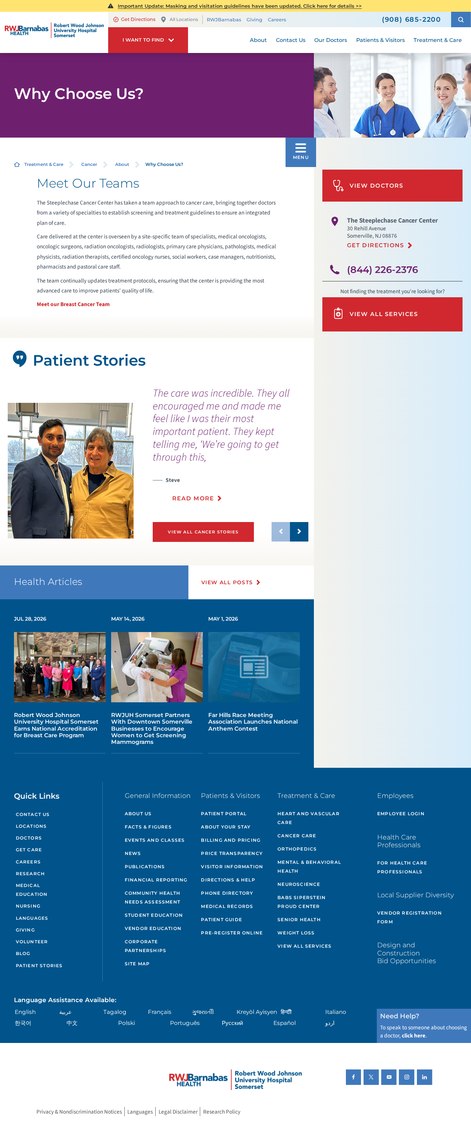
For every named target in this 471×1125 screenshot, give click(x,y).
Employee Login (401, 813)
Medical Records (227, 906)
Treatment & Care (43, 164)
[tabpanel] (70, 471)
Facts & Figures (148, 827)
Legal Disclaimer (178, 1112)
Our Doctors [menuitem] (330, 40)
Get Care (29, 849)
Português (185, 1022)
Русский (232, 1022)
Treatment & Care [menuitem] (438, 40)
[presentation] (230, 449)
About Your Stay (226, 827)
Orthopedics (297, 849)
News (133, 853)
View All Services (384, 313)
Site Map (137, 963)
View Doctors (376, 185)
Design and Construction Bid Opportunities (406, 953)
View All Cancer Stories (203, 532)
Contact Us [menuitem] (290, 40)
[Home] (54, 32)
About (122, 164)
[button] (461, 19)
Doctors (29, 838)
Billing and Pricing (231, 840)
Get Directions (138, 19)
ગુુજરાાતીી (203, 1011)
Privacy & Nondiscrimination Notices (79, 1112)
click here (413, 1036)
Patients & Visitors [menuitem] (380, 40)
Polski (126, 1022)
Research (30, 873)
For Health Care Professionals (402, 867)
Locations (31, 826)
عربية (65, 1011)
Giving (254, 19)
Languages (32, 918)
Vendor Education (153, 928)
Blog (23, 953)
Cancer (89, 164)
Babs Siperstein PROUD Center (301, 902)
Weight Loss (296, 933)
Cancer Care (296, 835)
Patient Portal (224, 813)
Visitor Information (232, 866)
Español (284, 1022)
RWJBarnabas (224, 19)
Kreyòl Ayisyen (257, 1011)
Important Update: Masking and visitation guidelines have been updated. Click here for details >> (240, 6)
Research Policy (221, 1112)
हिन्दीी (286, 1011)
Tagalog (115, 1011)
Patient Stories (39, 965)
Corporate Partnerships (145, 946)
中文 (72, 1022)
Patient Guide (221, 919)
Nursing (28, 906)
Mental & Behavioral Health (309, 866)
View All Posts (227, 582)
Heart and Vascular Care (308, 818)
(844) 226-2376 (382, 269)
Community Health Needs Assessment (152, 897)
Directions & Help (228, 880)
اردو (329, 1022)
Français (159, 1011)
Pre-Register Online (232, 933)
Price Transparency (232, 853)
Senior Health (299, 919)
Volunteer (32, 941)
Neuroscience (298, 884)
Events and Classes (155, 840)
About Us (138, 813)
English (25, 1011)
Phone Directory (227, 893)
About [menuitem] (258, 40)
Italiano (335, 1011)
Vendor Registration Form (409, 917)
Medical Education (32, 890)
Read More (193, 498)
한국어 (23, 1022)
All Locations (184, 19)
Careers (277, 19)
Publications (145, 866)
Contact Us (33, 814)
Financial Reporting (156, 880)
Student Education (154, 915)
